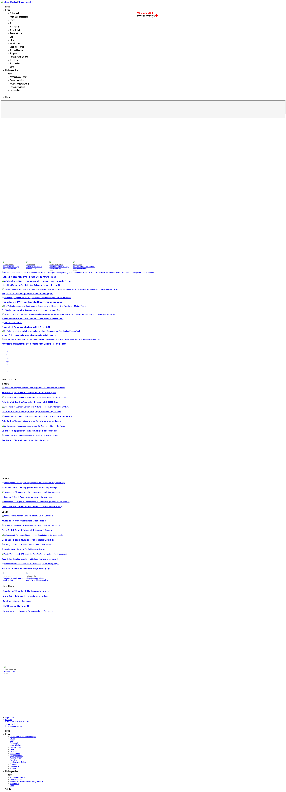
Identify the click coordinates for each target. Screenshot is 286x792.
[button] (5, 190)
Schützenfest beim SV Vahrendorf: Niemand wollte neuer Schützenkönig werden (32, 301)
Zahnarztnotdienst (17, 80)
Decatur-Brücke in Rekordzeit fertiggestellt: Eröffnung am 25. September (27, 530)
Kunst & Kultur (16, 30)
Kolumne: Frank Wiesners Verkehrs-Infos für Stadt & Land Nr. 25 (26, 326)
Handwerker (15, 90)
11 (7, 361)
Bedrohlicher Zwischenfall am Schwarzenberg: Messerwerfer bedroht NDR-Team (30, 402)
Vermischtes (15, 43)
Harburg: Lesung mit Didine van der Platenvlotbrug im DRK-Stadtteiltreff (28, 611)
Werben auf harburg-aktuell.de (17, 722)
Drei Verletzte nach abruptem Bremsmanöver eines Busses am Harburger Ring (31, 310)
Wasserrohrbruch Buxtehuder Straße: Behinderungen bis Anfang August (26, 568)
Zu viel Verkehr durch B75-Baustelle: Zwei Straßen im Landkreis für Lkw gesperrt (30, 559)
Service (8, 73)
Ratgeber (14, 53)
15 (7, 369)
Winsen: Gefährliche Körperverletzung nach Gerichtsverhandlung (25, 596)
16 (7, 371)
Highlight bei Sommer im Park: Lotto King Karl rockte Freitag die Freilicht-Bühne (32, 285)
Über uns (8, 720)
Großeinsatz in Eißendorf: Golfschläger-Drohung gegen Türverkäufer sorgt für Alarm (31, 411)
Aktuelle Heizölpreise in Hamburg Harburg (19, 85)
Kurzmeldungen (16, 50)
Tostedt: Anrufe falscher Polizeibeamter (17, 601)
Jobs (11, 93)
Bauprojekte (15, 63)
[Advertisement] (51, 19)
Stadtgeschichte (17, 46)
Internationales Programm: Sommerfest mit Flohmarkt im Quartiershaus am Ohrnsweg (32, 506)
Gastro (8, 97)
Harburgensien (11, 70)
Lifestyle (13, 40)
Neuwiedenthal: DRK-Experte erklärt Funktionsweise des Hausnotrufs (26, 591)
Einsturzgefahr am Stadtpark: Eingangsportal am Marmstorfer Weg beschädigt (29, 487)
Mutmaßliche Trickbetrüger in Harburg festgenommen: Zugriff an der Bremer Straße (34, 343)
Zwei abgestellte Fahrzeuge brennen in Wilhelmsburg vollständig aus (25, 440)
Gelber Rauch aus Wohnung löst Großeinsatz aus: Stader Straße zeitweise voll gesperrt (32, 421)
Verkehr (13, 66)
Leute (12, 36)
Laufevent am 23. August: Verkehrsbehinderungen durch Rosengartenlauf (27, 497)
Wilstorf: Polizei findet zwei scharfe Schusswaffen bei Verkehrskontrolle (29, 335)
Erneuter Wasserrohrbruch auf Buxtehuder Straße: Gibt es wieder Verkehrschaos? (32, 318)
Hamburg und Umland (19, 56)
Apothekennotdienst (18, 76)
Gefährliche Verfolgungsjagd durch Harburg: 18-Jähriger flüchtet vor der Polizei (30, 430)
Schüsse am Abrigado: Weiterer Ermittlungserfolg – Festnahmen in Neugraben (29, 392)
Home (7, 6)
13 (7, 365)
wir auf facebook (11, 724)
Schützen (14, 60)
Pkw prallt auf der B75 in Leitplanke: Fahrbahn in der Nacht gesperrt (27, 293)
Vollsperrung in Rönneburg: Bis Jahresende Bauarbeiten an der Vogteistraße (28, 539)
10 (7, 358)
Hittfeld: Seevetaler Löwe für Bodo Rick (16, 606)
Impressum (9, 718)
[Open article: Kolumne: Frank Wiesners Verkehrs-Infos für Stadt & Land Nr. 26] (28, 516)
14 (7, 367)
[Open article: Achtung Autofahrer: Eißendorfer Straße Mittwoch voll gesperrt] (27, 544)
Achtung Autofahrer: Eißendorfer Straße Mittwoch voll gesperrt (24, 549)
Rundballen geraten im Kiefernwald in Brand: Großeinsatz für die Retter (29, 276)
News (7, 9)
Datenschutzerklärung (13, 726)
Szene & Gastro (16, 33)
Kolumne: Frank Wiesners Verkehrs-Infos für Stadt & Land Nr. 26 (24, 520)
